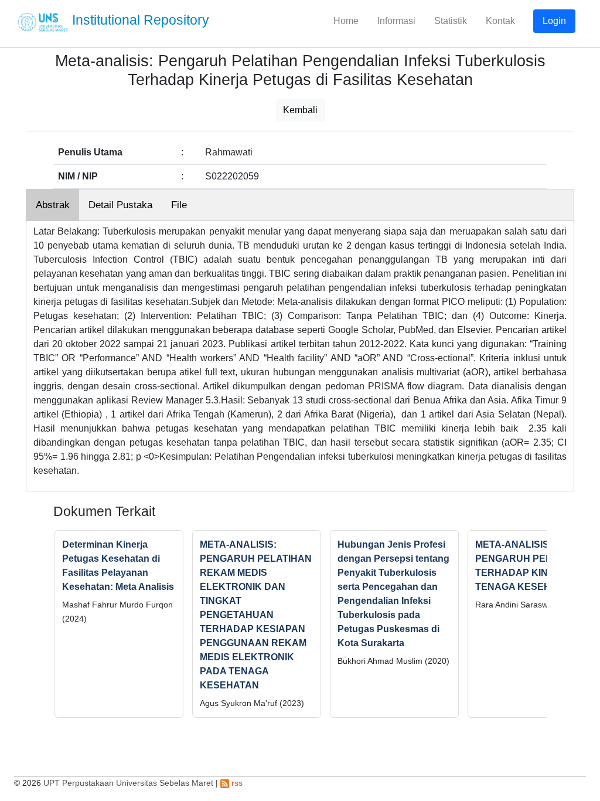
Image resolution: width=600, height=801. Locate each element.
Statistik (450, 21)
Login (554, 21)
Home (346, 21)
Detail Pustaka (120, 205)
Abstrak (53, 205)
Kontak (500, 21)
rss (236, 783)
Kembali (300, 110)
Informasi (396, 21)
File (179, 205)
